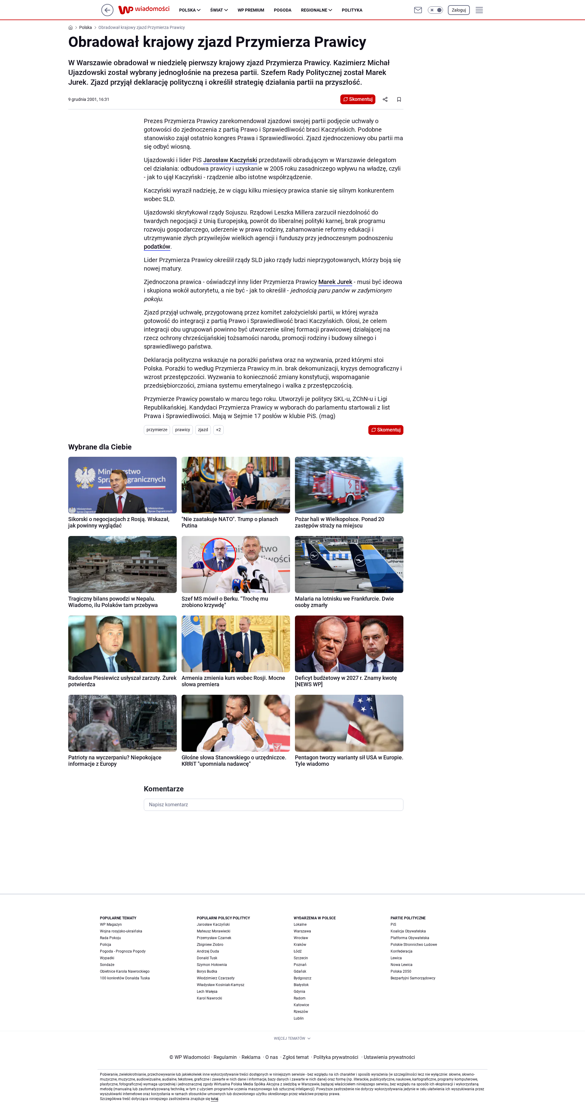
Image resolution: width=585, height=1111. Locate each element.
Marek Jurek (335, 282)
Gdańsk (300, 971)
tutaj (214, 1099)
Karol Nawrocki (209, 998)
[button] (435, 10)
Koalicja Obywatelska (408, 931)
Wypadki (107, 958)
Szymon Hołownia (212, 965)
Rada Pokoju (110, 938)
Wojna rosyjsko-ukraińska (121, 931)
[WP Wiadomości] (148, 10)
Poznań (300, 965)
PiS (393, 924)
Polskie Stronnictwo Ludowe (414, 944)
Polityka (352, 10)
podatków (157, 246)
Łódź (298, 951)
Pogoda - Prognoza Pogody (123, 951)
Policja (105, 944)
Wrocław (301, 938)
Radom (300, 998)
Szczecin (301, 958)
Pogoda (282, 10)
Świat (216, 10)
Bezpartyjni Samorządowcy (413, 978)
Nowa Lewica (402, 965)
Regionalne (314, 10)
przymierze (157, 429)
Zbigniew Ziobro (210, 944)
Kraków (300, 944)
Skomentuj (361, 99)
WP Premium (251, 10)
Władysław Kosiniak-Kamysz (220, 985)
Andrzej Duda (208, 951)
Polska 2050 (401, 971)
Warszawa (302, 931)
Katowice (301, 1005)
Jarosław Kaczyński (230, 160)
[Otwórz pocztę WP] (418, 10)
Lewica (396, 958)
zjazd (203, 429)
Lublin (299, 1018)
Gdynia (299, 991)
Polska (187, 10)
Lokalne (300, 924)
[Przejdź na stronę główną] (107, 14)
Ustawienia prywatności (388, 1057)
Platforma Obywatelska (410, 938)
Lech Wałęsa (207, 991)
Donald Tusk (207, 958)
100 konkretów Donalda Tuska (125, 978)
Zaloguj (459, 10)
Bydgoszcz (302, 978)
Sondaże (107, 965)
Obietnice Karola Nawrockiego (125, 971)
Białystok (301, 985)
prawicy (182, 429)
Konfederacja (402, 951)
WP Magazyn (111, 924)
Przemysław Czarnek (214, 938)
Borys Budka (207, 971)
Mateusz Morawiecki (213, 931)
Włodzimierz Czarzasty (216, 978)
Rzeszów (301, 1012)
